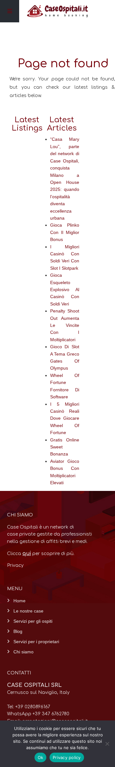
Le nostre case (28, 610)
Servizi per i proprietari (36, 641)
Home (19, 600)
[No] (107, 744)
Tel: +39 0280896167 (28, 706)
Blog (17, 631)
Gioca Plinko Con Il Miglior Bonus (64, 232)
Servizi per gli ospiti (32, 621)
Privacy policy (67, 757)
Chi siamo (23, 651)
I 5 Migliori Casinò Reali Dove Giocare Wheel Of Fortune (64, 418)
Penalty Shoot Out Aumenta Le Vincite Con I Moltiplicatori (64, 325)
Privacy (15, 565)
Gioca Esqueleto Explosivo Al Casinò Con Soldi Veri (64, 289)
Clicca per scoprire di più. (40, 553)
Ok (40, 757)
